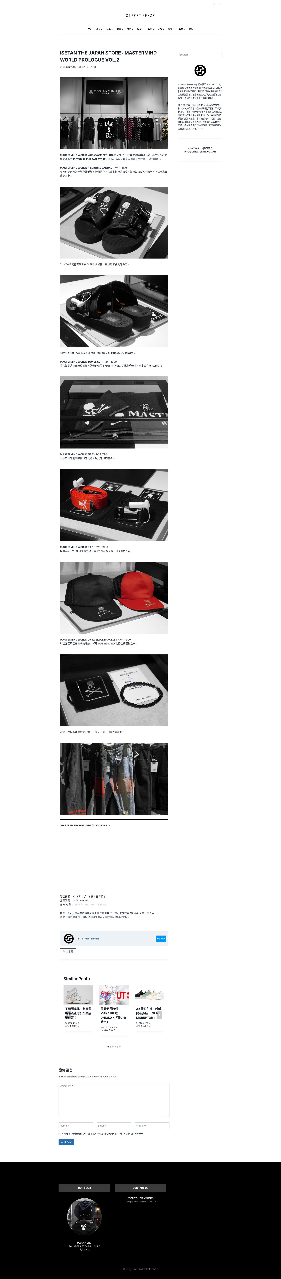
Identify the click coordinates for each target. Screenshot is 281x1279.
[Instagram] (214, 3)
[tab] (108, 1047)
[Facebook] (219, 3)
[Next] (159, 1015)
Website (141, 1125)
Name (64, 1125)
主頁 (90, 29)
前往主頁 (68, 951)
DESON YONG (69, 67)
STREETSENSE (90, 938)
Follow (161, 938)
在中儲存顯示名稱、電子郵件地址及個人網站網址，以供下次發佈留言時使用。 (103, 1133)
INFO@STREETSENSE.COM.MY (140, 1201)
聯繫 (191, 29)
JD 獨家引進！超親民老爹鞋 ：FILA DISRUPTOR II (148, 1013)
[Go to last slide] (68, 1015)
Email (102, 1125)
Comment (66, 1085)
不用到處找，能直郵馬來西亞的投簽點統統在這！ (78, 1013)
